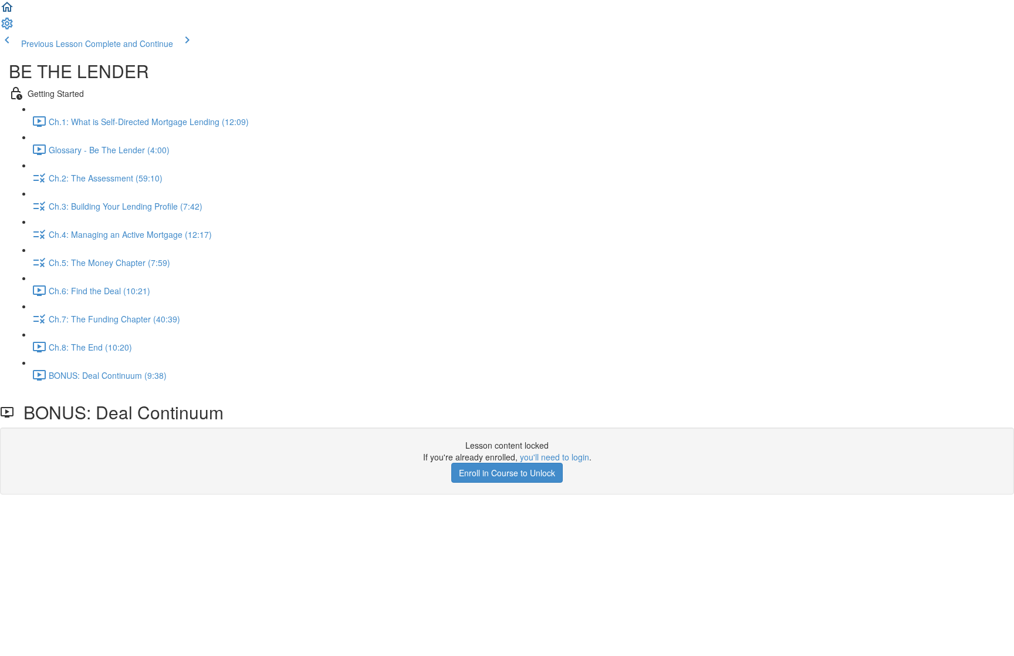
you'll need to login (554, 457)
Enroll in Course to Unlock (507, 473)
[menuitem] (7, 27)
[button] (7, 10)
